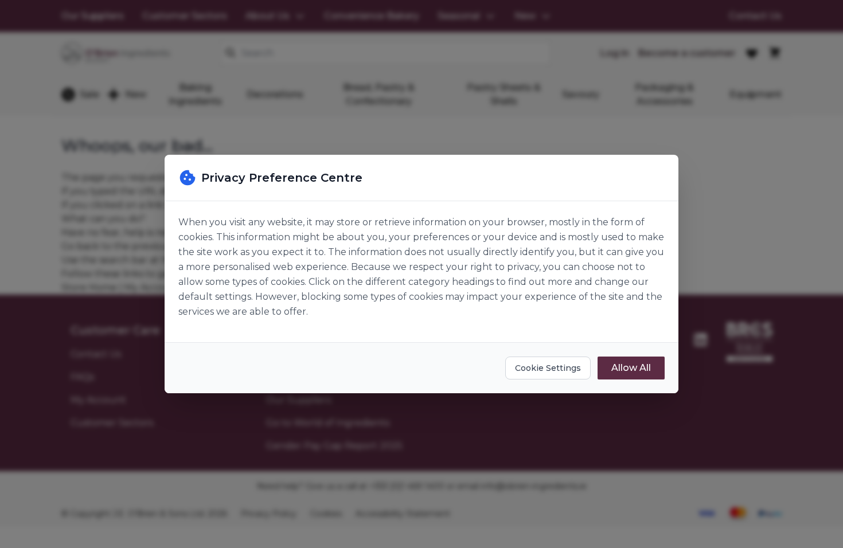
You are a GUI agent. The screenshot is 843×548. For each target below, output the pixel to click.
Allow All (631, 367)
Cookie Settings (548, 368)
